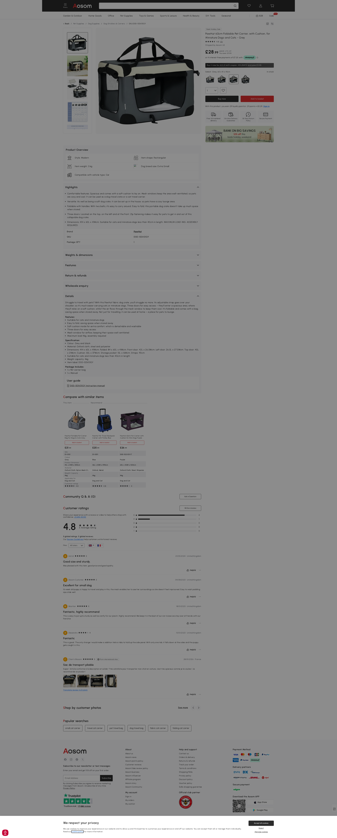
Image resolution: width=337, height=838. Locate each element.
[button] (5, 833)
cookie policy (77, 831)
